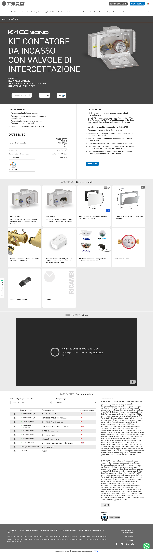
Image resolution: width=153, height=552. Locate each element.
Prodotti (22, 12)
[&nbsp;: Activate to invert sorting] (14, 410)
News (101, 12)
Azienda (5, 12)
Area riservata (137, 4)
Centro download (118, 4)
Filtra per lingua (61, 399)
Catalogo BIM (36, 12)
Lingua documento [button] (87, 410)
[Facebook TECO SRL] (116, 544)
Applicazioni (48, 12)
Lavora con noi (118, 12)
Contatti (93, 12)
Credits (10, 533)
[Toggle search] (149, 12)
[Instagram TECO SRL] (122, 544)
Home (4, 19)
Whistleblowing (84, 530)
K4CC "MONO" (13, 19)
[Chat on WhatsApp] (146, 546)
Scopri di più (92, 164)
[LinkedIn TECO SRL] (127, 544)
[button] (11, 410)
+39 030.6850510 (127, 533)
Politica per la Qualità (68, 530)
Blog (108, 12)
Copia (104, 505)
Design (60, 12)
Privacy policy (11, 530)
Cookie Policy (24, 530)
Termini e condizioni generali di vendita (45, 530)
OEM (68, 12)
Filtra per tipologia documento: (21, 399)
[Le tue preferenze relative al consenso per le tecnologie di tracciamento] (2, 288)
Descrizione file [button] (26, 410)
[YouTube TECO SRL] (132, 544)
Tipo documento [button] (48, 410)
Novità (13, 12)
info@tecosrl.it (128, 536)
